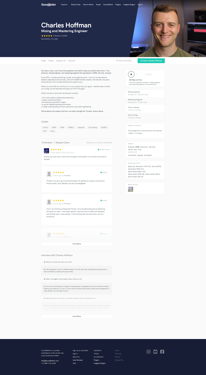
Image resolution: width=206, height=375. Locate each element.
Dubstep (131, 147)
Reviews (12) (61, 61)
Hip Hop (152, 147)
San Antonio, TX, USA (49, 39)
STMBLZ (71, 127)
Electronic (144, 147)
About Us (76, 357)
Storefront (97, 351)
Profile (43, 61)
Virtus (52, 131)
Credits (51, 61)
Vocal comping (133, 107)
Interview (71, 61)
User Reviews (78, 360)
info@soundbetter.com (50, 361)
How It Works (88, 5)
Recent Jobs (75, 5)
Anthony (67, 176)
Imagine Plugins (129, 5)
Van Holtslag (93, 127)
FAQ (74, 363)
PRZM (54, 127)
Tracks (98, 5)
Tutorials (118, 354)
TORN (62, 127)
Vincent (45, 127)
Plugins (118, 5)
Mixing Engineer (134, 92)
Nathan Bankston (68, 153)
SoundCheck (108, 5)
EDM (137, 147)
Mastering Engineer (135, 100)
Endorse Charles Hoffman (99, 142)
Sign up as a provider (80, 351)
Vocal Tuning (133, 115)
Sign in (140, 5)
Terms (117, 351)
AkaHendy (81, 127)
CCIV (44, 131)
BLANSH (104, 127)
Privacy (117, 357)
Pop (135, 150)
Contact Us (119, 360)
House (130, 150)
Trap (139, 150)
